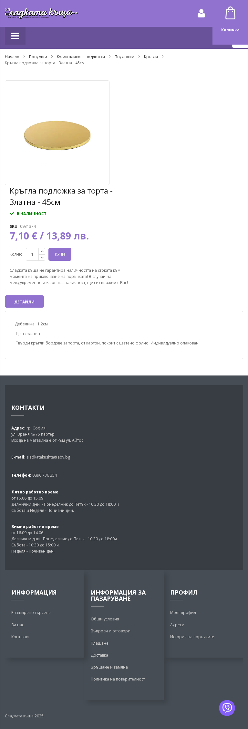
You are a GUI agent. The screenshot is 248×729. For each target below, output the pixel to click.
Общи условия (105, 619)
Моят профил (183, 612)
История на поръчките (192, 636)
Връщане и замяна (109, 667)
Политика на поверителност (118, 679)
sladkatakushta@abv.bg (48, 457)
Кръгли (151, 56)
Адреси (177, 625)
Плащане (99, 643)
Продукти (38, 56)
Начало (12, 56)
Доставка (99, 655)
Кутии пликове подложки (81, 56)
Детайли (24, 302)
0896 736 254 (44, 475)
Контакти (20, 636)
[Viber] (227, 708)
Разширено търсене (31, 612)
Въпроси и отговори (110, 631)
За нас (17, 625)
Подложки (124, 56)
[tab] (24, 301)
